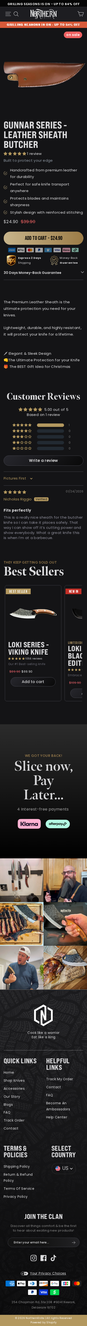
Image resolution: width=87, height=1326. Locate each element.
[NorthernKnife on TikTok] (53, 1257)
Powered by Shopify (43, 1322)
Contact (11, 1128)
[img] (15, 492)
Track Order (14, 1120)
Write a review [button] (43, 460)
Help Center (56, 1117)
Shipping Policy (17, 1166)
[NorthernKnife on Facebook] (43, 1257)
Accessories (14, 1088)
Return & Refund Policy (18, 1177)
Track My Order (59, 1079)
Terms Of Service (19, 1188)
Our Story (12, 1096)
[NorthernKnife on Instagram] (33, 1257)
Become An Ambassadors (58, 1106)
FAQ (7, 1112)
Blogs (8, 1104)
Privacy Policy (16, 1196)
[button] (15, 153)
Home (9, 1072)
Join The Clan (43, 1216)
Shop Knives (14, 1080)
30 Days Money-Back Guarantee (32, 272)
